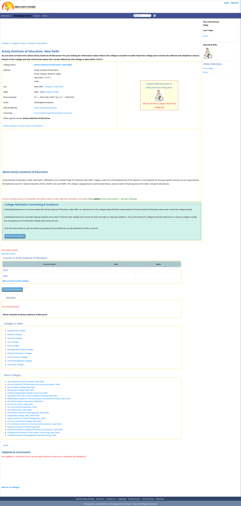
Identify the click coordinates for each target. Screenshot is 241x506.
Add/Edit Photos (9, 253)
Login (226, 2)
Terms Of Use (148, 499)
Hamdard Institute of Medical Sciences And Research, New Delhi (35, 429)
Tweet (5, 445)
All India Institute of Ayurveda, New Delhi (25, 401)
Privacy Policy (134, 499)
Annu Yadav (208, 68)
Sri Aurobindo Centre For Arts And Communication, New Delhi (34, 424)
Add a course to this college (15, 281)
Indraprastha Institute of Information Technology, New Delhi (33, 432)
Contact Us (111, 499)
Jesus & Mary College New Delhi (21, 387)
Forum (37, 15)
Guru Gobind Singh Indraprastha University (53, 113)
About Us (100, 499)
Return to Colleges (10, 487)
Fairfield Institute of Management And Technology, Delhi (31, 435)
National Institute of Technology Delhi (23, 426)
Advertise (160, 499)
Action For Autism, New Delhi (20, 404)
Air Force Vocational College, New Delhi (24, 421)
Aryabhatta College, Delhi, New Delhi (23, 415)
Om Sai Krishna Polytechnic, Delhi (22, 407)
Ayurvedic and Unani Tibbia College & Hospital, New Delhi (32, 395)
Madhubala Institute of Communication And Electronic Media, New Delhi (38, 398)
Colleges (5, 43)
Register (235, 2)
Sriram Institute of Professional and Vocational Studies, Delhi (33, 384)
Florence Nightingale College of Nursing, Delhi (27, 393)
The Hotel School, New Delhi (19, 410)
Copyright (122, 499)
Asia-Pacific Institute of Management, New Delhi (28, 412)
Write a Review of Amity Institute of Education (23, 125)
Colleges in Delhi (18, 43)
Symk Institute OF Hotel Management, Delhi (26, 418)
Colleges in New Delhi (36, 43)
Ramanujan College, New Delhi (20, 390)
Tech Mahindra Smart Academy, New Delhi (25, 381)
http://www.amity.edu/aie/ (45, 107)
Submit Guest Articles (85, 499)
